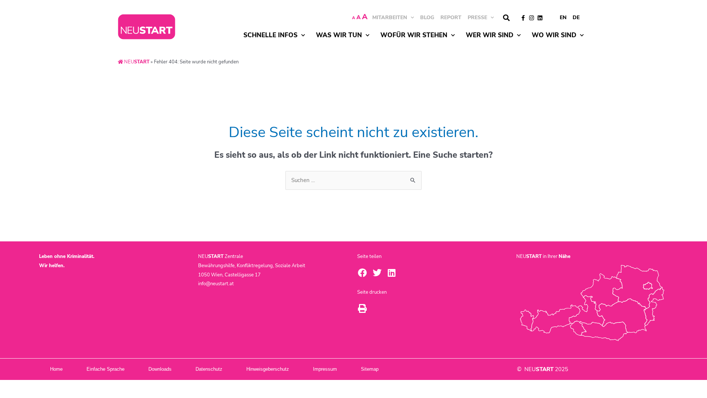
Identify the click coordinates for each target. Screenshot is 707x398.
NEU (136, 62)
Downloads (160, 369)
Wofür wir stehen (413, 35)
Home (56, 369)
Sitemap (370, 369)
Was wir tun (339, 35)
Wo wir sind (554, 35)
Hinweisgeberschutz (267, 369)
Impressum (325, 369)
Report (450, 17)
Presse (477, 17)
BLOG (427, 17)
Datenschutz (209, 369)
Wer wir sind (489, 35)
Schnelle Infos (270, 35)
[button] (506, 18)
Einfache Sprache (105, 369)
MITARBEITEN (389, 17)
